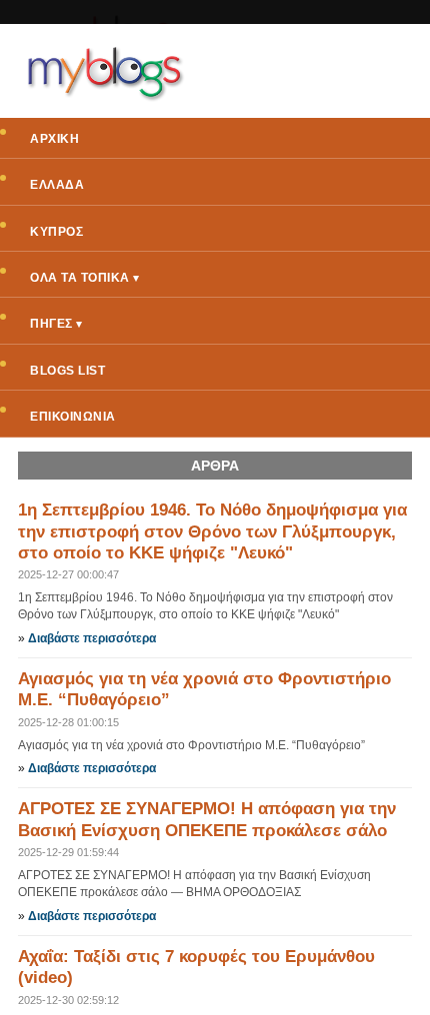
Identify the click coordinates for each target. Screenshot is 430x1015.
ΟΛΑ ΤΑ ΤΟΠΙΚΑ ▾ (85, 278)
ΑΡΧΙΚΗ (54, 139)
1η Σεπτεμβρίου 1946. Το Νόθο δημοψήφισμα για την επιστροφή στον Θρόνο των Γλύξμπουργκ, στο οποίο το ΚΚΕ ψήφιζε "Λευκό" (212, 531)
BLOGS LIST (67, 371)
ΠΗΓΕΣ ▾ (56, 324)
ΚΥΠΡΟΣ (56, 232)
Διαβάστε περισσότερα (92, 638)
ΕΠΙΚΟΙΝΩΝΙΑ (73, 417)
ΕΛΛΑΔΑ (57, 185)
